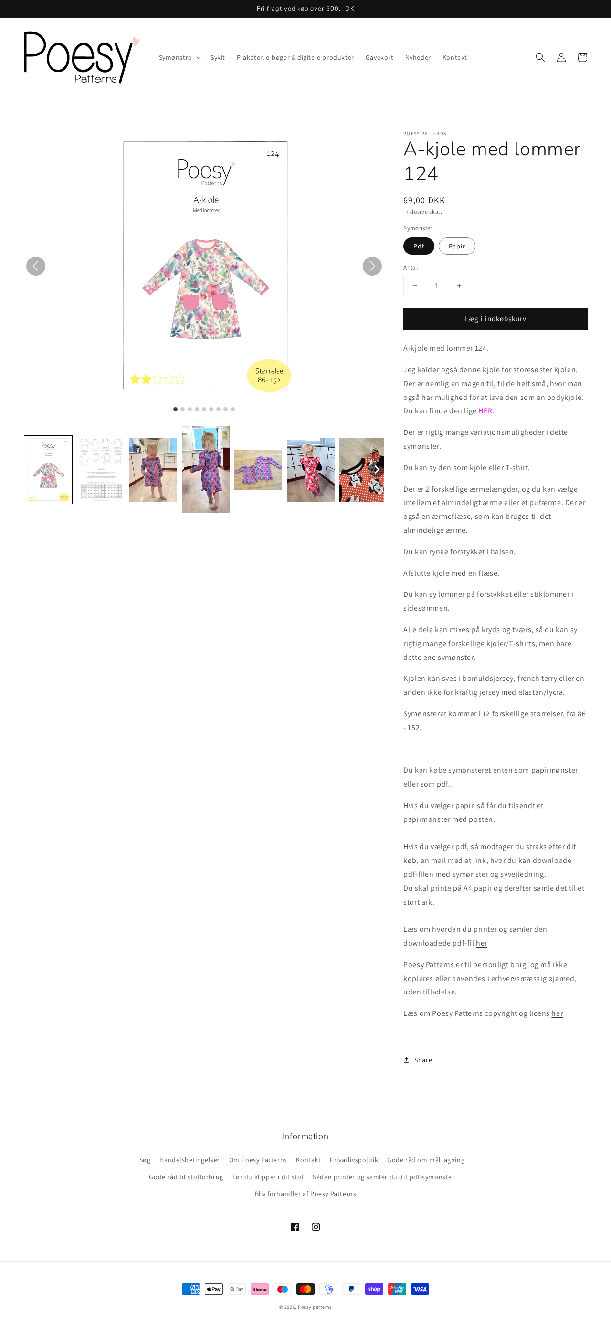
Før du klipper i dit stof (268, 1177)
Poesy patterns (315, 1307)
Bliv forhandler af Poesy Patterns (306, 1193)
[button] (540, 57)
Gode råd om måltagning (425, 1159)
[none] (376, 469)
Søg (145, 1159)
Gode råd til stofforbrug (186, 1177)
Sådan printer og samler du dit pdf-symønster (383, 1177)
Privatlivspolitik (354, 1159)
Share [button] (423, 1060)
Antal (410, 267)
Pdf (418, 246)
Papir (457, 246)
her (481, 943)
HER (485, 411)
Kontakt (308, 1159)
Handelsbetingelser (189, 1159)
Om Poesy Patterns (258, 1159)
